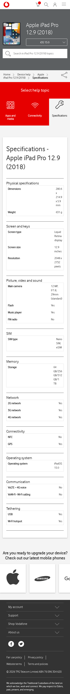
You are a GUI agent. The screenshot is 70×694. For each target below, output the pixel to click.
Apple (41, 74)
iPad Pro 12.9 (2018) (14, 77)
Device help (24, 74)
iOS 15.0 (44, 42)
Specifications (40, 77)
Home (6, 74)
